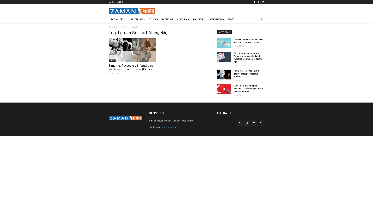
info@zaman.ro (168, 127)
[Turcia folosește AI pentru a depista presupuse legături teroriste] (224, 74)
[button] (260, 19)
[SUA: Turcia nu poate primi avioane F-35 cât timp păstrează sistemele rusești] (224, 89)
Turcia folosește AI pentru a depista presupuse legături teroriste (246, 74)
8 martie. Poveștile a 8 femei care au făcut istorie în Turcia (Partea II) (132, 67)
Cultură (112, 61)
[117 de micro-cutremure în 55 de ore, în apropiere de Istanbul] (224, 43)
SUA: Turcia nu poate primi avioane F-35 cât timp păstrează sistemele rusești (248, 89)
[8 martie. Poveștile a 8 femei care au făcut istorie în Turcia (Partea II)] (132, 50)
